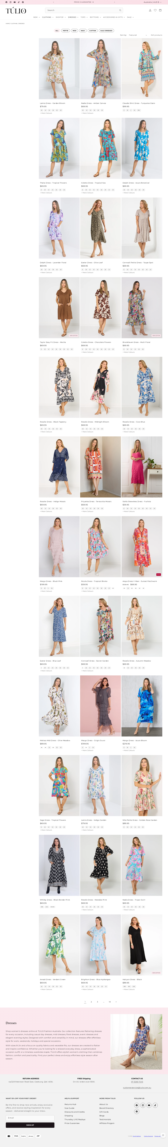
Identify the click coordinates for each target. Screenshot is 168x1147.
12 (45, 110)
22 (109, 189)
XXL (139, 110)
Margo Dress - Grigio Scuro (93, 740)
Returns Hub (70, 1104)
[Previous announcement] (53, 2)
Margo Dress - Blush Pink (51, 581)
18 (56, 110)
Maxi (83, 31)
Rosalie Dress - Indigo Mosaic (53, 502)
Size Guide (69, 1108)
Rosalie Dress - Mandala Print (94, 900)
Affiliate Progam (107, 1123)
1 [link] (85, 1002)
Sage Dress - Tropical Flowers (53, 820)
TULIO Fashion (137, 1136)
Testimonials (105, 1120)
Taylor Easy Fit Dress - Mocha (53, 342)
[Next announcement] (114, 2)
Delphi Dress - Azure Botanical (136, 183)
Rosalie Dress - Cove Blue (134, 422)
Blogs (101, 1116)
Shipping (69, 1116)
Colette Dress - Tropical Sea (93, 183)
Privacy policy (158, 1136)
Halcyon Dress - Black (132, 979)
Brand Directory (106, 1108)
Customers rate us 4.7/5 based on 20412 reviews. (90, 1145)
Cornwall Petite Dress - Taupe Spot (138, 263)
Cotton (92, 31)
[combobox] (84, 10)
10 (41, 110)
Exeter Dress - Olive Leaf (92, 263)
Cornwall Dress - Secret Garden (95, 661)
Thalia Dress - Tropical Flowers (53, 183)
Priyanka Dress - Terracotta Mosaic (96, 502)
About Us (103, 1104)
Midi (74, 31)
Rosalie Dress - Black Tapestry (53, 422)
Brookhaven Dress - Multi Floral (136, 342)
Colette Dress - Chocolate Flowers (96, 342)
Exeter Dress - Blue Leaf (50, 661)
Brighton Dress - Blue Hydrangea (95, 979)
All (57, 31)
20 (60, 110)
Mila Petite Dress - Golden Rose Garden (140, 820)
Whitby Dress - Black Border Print (55, 900)
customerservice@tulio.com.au (137, 1088)
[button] (160, 10)
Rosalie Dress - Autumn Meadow (137, 661)
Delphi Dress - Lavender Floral (53, 263)
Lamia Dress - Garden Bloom (52, 103)
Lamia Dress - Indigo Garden (93, 820)
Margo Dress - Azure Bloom (135, 740)
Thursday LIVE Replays (75, 1120)
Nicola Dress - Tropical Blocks (94, 581)
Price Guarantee (72, 1123)
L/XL (47, 906)
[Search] (120, 10)
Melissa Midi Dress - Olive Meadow (55, 740)
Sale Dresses (106, 31)
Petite (65, 31)
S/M (42, 906)
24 (113, 189)
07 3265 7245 (137, 1082)
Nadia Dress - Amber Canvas (93, 103)
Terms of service (148, 1136)
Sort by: (123, 35)
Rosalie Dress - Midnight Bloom (95, 422)
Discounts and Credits (75, 1112)
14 (49, 110)
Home (8, 23)
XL (134, 110)
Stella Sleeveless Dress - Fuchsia (137, 502)
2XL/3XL (53, 906)
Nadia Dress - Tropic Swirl (134, 900)
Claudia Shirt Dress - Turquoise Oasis (139, 103)
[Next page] (116, 1001)
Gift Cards (104, 1112)
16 (53, 110)
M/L (129, 986)
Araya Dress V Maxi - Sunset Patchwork (140, 581)
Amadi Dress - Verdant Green (52, 979)
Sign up (30, 1125)
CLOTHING (14, 23)
